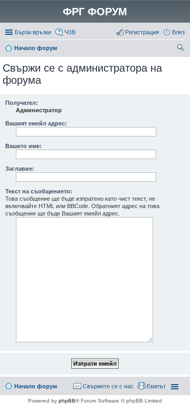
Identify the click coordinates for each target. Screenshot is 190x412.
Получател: (21, 103)
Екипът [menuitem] (156, 386)
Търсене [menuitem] (181, 49)
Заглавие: (19, 168)
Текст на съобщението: (38, 191)
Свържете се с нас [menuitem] (108, 386)
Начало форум (35, 48)
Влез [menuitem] (178, 32)
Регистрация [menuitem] (142, 32)
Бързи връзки (33, 32)
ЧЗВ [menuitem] (69, 32)
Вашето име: (23, 146)
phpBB (67, 401)
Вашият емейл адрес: (36, 123)
